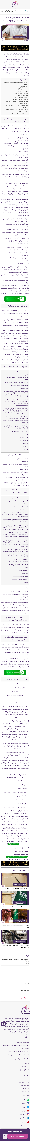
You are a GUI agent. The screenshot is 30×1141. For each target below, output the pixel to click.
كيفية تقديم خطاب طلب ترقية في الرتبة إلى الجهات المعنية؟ (15, 110)
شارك (5, 1137)
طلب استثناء (26, 1088)
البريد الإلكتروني (24, 990)
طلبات (22, 11)
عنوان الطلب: (24, 86)
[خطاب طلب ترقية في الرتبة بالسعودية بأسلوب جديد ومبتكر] (15, 50)
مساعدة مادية (25, 1066)
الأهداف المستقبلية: (22, 92)
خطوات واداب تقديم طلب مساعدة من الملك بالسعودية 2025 (15, 926)
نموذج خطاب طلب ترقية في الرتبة (18, 99)
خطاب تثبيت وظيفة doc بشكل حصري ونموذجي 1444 (15, 1045)
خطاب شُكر (26, 1076)
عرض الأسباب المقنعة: (21, 90)
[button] (27, 4)
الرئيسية (27, 11)
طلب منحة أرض (25, 1091)
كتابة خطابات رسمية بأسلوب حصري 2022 (18, 1054)
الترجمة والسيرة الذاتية (23, 1082)
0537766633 (14, 844)
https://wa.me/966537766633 (17, 857)
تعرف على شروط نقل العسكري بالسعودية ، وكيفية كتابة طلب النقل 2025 (15, 946)
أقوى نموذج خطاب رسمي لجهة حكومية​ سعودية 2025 (16, 907)
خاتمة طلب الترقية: (22, 95)
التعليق (27, 963)
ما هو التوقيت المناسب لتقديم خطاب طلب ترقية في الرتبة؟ (15, 106)
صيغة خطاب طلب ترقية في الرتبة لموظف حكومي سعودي (16, 102)
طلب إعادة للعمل (25, 1085)
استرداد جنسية (25, 1072)
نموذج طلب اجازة (25, 1048)
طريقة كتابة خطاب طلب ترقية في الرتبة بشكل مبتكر (15, 83)
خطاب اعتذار (26, 1079)
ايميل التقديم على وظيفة (23, 1042)
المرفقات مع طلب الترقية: (21, 93)
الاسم (27, 983)
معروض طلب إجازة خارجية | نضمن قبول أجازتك (17, 888)
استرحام (27, 1063)
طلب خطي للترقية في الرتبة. (19, 113)
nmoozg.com (12, 851)
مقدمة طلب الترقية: (22, 88)
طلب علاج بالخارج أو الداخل (22, 1069)
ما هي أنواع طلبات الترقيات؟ (19, 97)
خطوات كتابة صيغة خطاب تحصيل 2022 (19, 1051)
